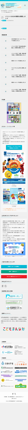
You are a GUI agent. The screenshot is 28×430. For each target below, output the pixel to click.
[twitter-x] (5, 286)
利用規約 (5, 396)
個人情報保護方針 (11, 396)
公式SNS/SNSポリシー (19, 396)
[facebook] (2, 286)
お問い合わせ (14, 398)
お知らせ (4, 20)
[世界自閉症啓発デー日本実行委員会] (11, 5)
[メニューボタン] (25, 5)
